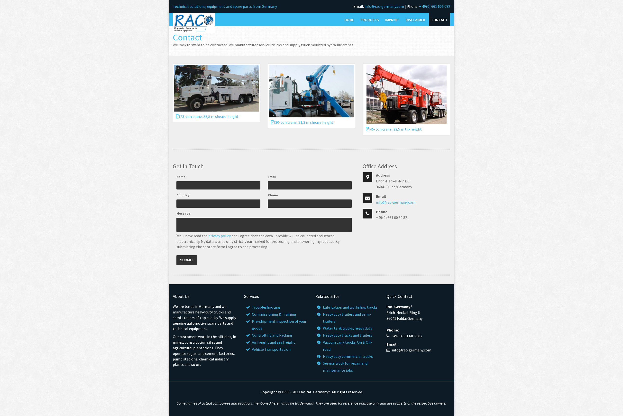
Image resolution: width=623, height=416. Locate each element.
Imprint (392, 19)
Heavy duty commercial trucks (348, 356)
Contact (439, 19)
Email (272, 177)
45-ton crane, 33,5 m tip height (395, 129)
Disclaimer (415, 19)
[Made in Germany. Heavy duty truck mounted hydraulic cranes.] (194, 22)
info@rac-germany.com (384, 6)
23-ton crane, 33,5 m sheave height (209, 116)
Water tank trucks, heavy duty (347, 328)
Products (369, 19)
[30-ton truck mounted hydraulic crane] (311, 91)
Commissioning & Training (274, 314)
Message (183, 213)
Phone (273, 195)
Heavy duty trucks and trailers (347, 335)
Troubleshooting (266, 307)
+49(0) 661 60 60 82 (406, 335)
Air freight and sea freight (273, 342)
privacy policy (219, 235)
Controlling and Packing (272, 335)
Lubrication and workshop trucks (350, 307)
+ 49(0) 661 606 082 (434, 6)
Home (349, 19)
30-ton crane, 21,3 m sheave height (304, 122)
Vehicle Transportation (271, 349)
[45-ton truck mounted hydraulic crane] (406, 94)
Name (180, 177)
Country (182, 195)
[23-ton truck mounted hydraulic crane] (216, 88)
